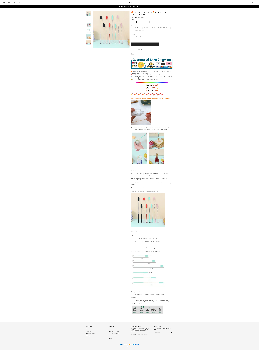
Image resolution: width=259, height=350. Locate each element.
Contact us (88, 328)
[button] (89, 44)
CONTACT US (10, 2)
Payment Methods (90, 333)
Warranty (111, 338)
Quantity (133, 34)
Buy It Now (145, 44)
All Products (17, 2)
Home (3, 2)
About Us (88, 331)
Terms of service (112, 328)
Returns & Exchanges (114, 333)
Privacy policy (89, 336)
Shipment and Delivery (114, 331)
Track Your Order (113, 336)
